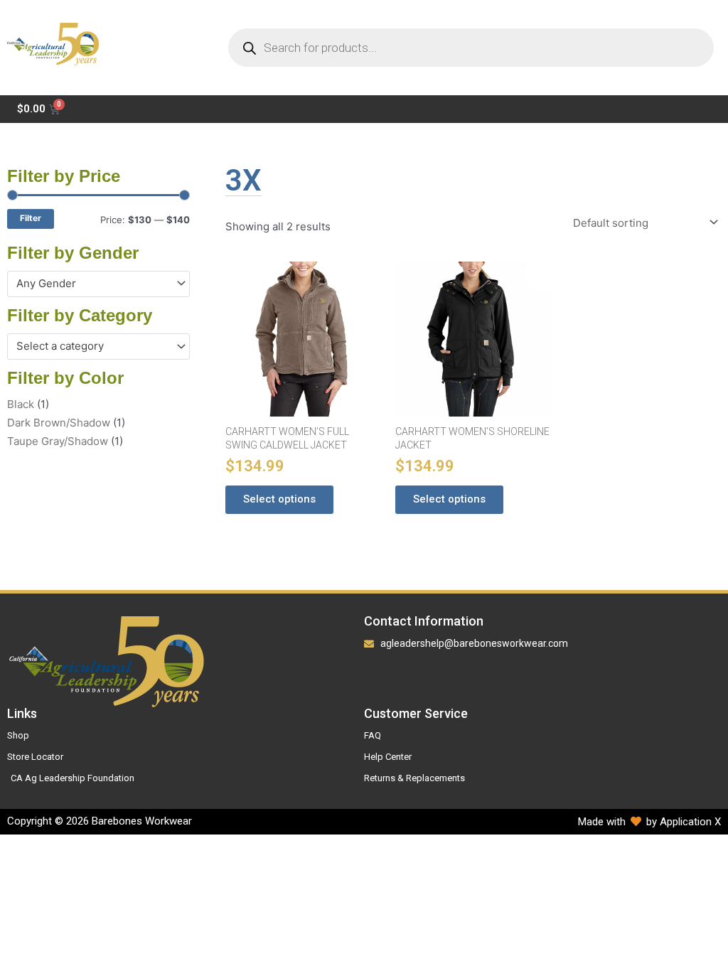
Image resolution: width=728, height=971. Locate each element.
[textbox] (92, 284)
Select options (279, 499)
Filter (30, 218)
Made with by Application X (649, 821)
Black (20, 404)
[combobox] (98, 284)
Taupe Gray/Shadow (57, 441)
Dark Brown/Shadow (58, 422)
